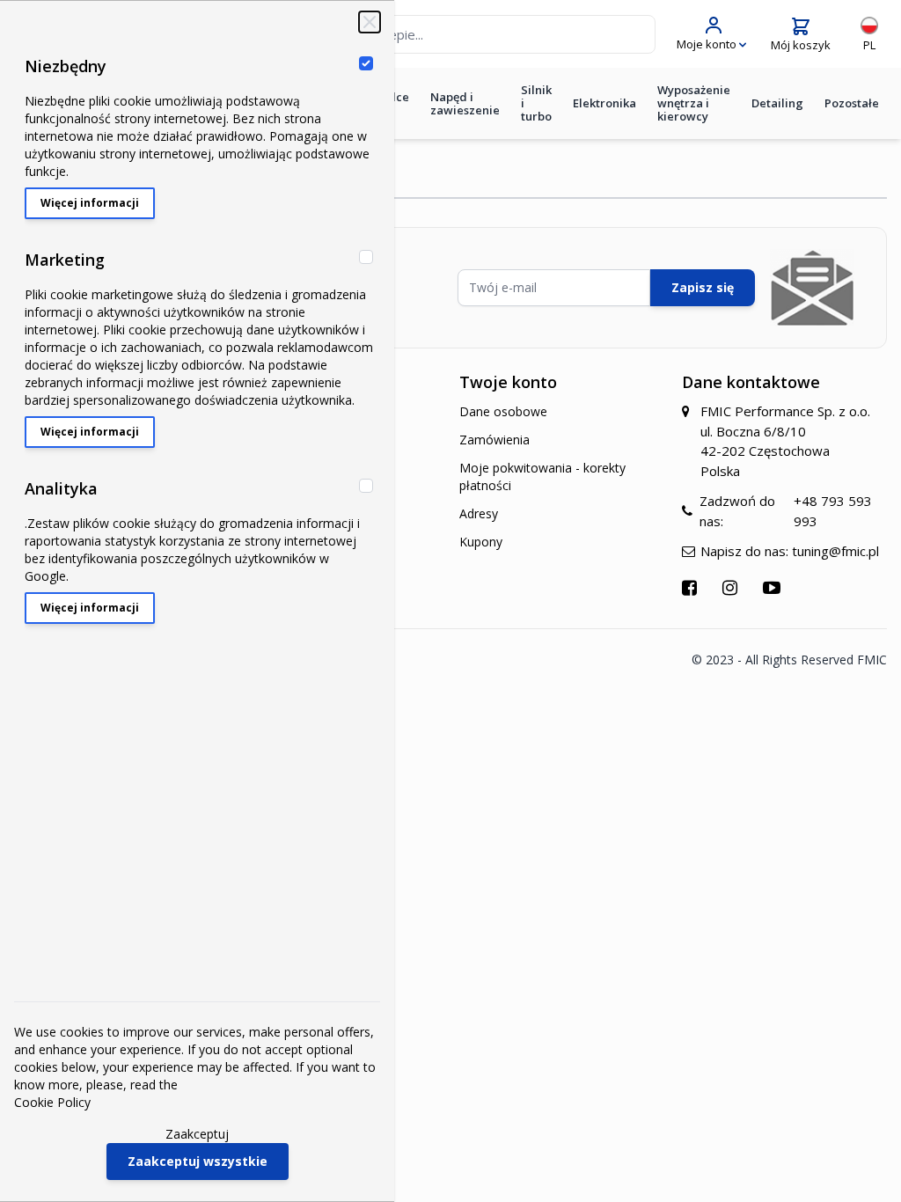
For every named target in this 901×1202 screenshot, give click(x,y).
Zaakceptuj (197, 1133)
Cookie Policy (52, 1102)
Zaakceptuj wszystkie (197, 1161)
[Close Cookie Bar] (369, 22)
